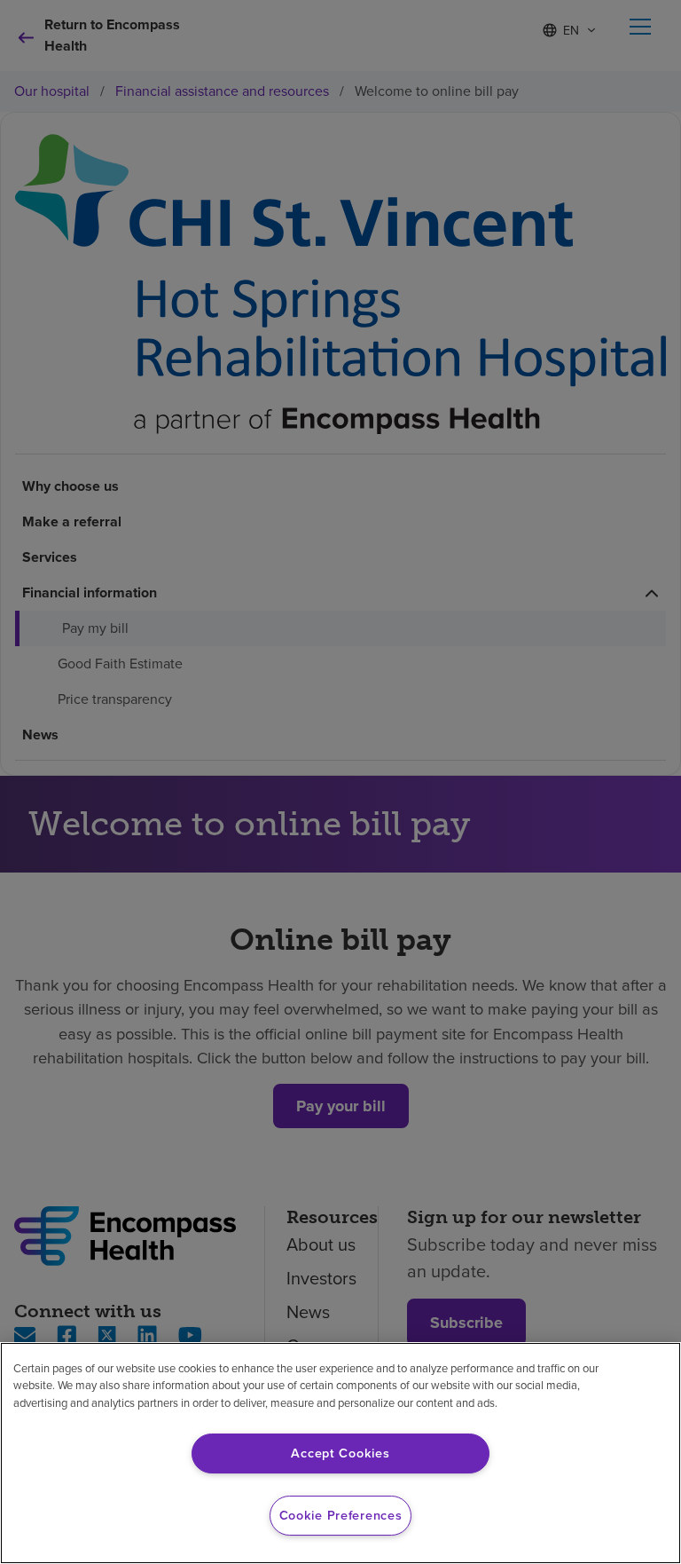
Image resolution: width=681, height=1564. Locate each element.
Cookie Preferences (341, 1515)
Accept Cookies (340, 1453)
